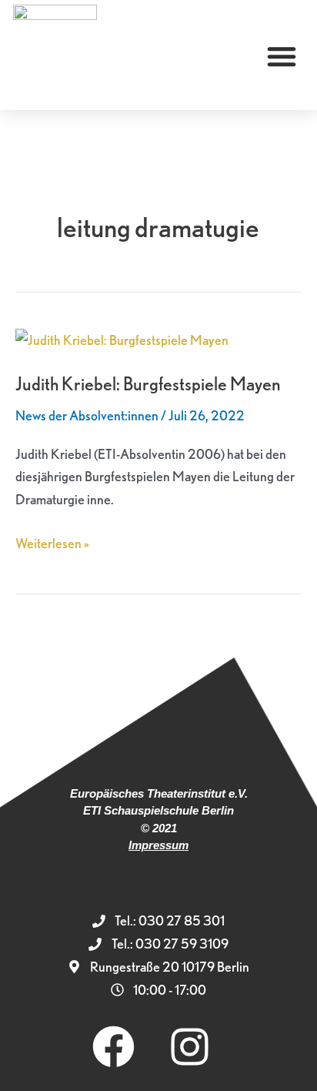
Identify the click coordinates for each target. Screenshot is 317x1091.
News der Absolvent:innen (86, 415)
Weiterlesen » (52, 541)
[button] (282, 56)
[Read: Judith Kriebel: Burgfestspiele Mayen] (122, 338)
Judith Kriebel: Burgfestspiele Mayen (147, 384)
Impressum (158, 845)
